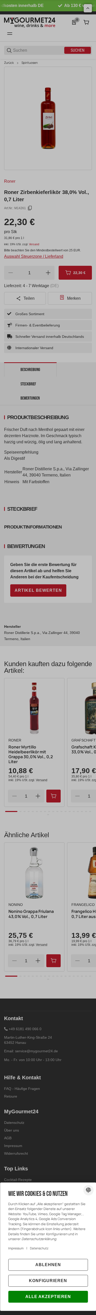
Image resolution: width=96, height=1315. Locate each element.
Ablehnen (48, 1265)
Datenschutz (39, 1248)
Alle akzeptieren (48, 1296)
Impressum (16, 1248)
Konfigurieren (48, 1280)
